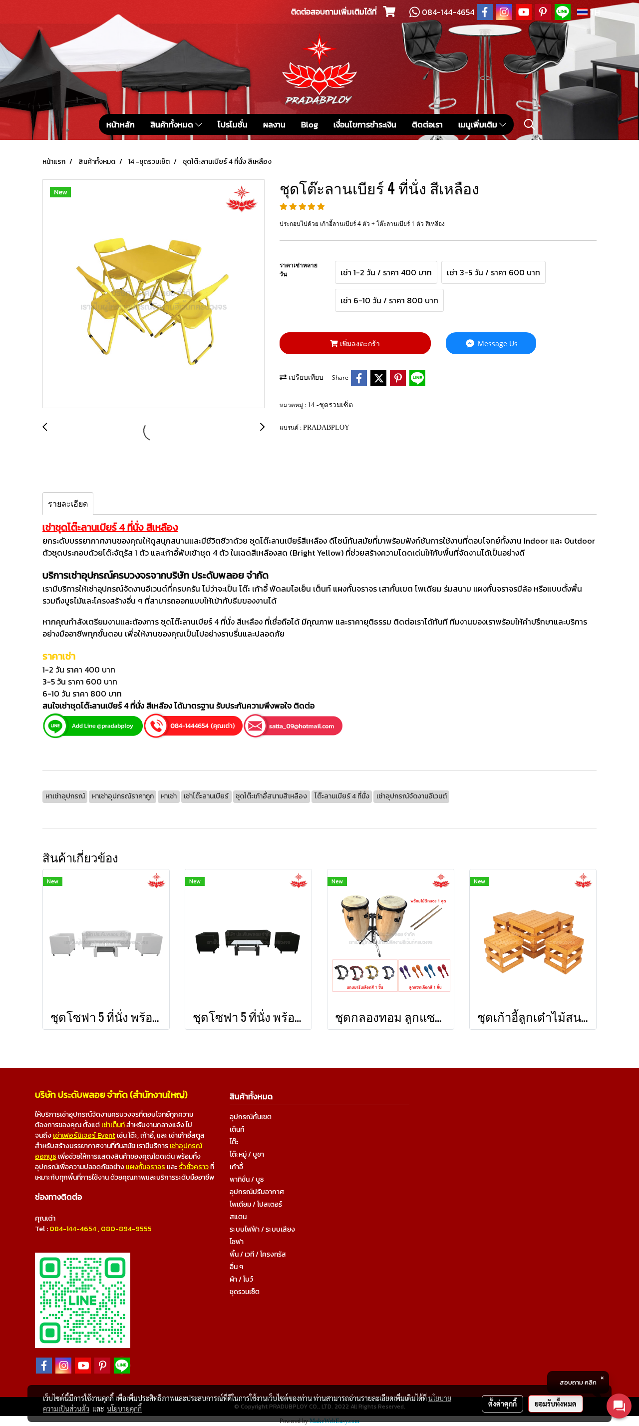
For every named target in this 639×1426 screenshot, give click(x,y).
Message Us (497, 343)
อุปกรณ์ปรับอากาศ (257, 1192)
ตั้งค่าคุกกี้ (502, 1403)
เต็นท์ (237, 1129)
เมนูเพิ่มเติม (478, 124)
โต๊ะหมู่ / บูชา (247, 1154)
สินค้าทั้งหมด (172, 124)
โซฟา (237, 1242)
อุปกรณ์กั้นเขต (251, 1117)
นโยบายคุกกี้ (124, 1408)
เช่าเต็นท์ (113, 1125)
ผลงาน (274, 124)
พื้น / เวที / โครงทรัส (258, 1254)
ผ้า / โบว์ (241, 1279)
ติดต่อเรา (427, 124)
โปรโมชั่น (233, 124)
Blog (309, 124)
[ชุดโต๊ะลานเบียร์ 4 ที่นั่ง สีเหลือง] (153, 294)
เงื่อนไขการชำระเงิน (364, 124)
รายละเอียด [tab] (68, 503)
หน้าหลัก (120, 124)
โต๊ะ (234, 1142)
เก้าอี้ (236, 1167)
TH (594, 12)
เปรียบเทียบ (305, 377)
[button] (530, 124)
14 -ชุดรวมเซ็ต (330, 405)
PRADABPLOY (326, 427)
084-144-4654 (72, 1229)
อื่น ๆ (236, 1267)
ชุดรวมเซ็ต (245, 1292)
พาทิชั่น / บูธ (247, 1179)
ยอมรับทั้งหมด (556, 1403)
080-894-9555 (126, 1229)
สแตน (238, 1217)
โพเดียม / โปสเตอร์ (256, 1204)
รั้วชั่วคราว (194, 1167)
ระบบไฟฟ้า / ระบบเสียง (262, 1229)
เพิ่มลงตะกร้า (359, 343)
